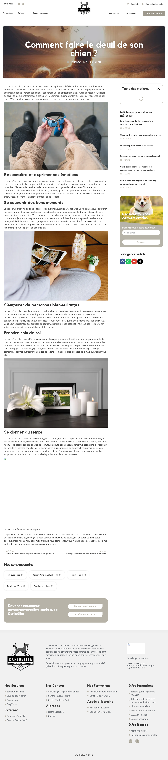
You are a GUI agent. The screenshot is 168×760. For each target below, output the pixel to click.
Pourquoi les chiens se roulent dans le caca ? (140, 156)
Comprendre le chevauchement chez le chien (140, 135)
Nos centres (114, 13)
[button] (158, 88)
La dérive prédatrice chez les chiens (136, 146)
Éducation (22, 13)
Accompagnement (41, 13)
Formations (8, 13)
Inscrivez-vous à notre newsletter (138, 228)
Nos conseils (130, 13)
